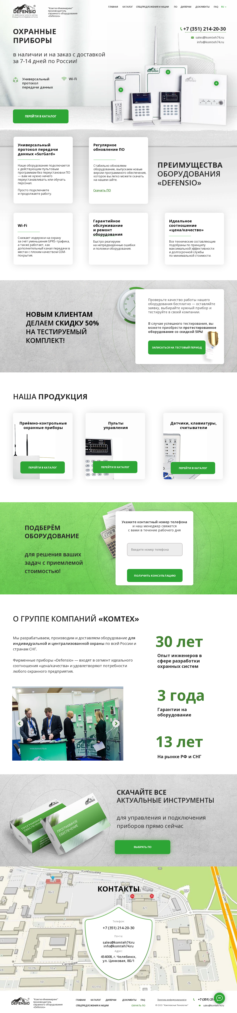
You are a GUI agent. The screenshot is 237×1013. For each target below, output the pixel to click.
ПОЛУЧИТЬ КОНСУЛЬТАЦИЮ (155, 575)
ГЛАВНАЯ (113, 6)
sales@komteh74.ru (210, 37)
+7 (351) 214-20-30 (204, 28)
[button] (177, 347)
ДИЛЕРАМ (186, 6)
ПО (175, 6)
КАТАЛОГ (128, 6)
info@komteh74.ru (210, 42)
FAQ (216, 6)
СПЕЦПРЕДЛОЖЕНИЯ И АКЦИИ (152, 6)
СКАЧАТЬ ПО (138, 1005)
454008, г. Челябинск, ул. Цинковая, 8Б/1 (118, 958)
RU (222, 6)
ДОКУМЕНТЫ (202, 6)
